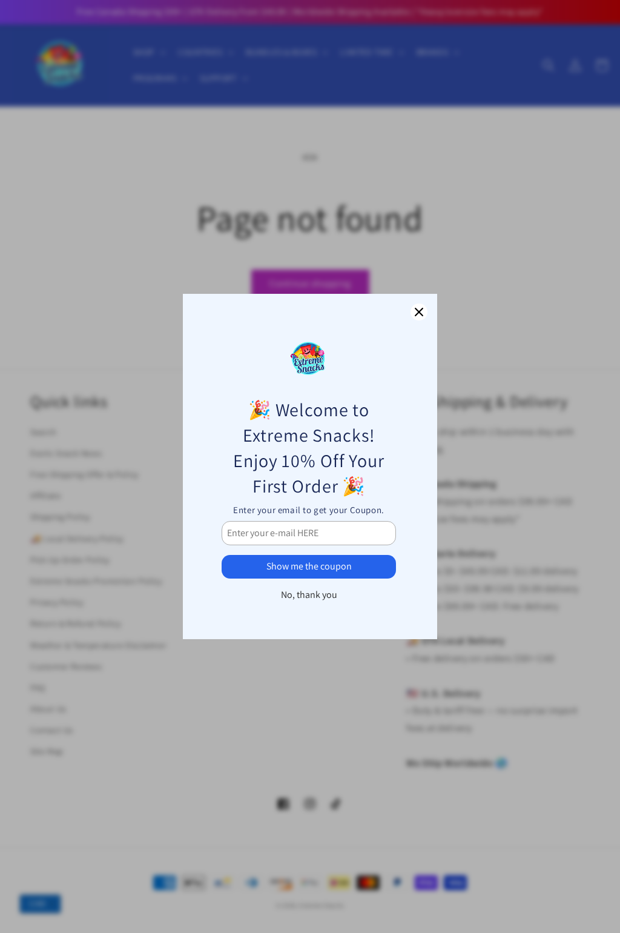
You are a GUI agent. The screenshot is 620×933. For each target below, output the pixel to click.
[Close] (419, 312)
